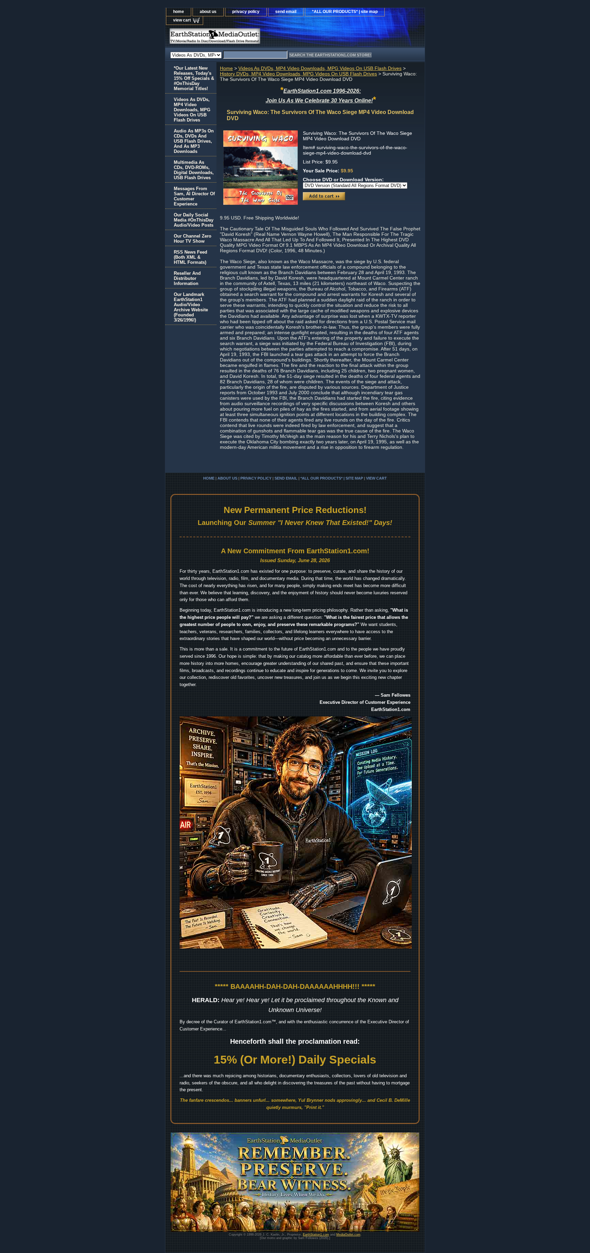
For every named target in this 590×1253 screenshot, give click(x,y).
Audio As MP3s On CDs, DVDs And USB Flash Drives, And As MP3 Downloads (194, 141)
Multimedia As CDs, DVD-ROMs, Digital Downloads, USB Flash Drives (194, 170)
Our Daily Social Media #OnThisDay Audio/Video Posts (193, 220)
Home (226, 68)
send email (285, 11)
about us (208, 11)
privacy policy (245, 11)
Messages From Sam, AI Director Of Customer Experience (194, 196)
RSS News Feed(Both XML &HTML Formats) (190, 257)
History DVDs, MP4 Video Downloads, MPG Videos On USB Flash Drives (298, 73)
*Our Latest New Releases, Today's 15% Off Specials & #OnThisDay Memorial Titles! (194, 78)
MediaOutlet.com (348, 1234)
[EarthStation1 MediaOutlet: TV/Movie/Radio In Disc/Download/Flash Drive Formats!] (250, 37)
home (178, 11)
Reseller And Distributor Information (187, 278)
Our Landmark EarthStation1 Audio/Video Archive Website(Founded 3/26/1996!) (191, 307)
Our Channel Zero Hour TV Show (192, 238)
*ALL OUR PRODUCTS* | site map (345, 11)
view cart (182, 20)
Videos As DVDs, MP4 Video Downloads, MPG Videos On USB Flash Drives (320, 68)
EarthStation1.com (316, 1234)
